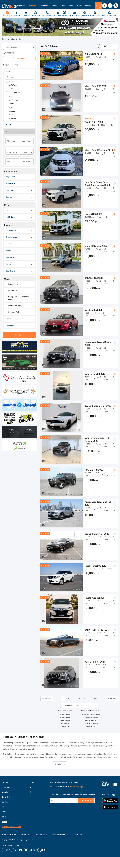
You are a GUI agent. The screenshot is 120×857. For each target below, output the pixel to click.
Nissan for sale (65, 717)
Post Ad (100, 5)
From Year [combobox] (11, 152)
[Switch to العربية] (104, 5)
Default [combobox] (107, 46)
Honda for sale (65, 720)
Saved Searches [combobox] (11, 47)
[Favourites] (110, 5)
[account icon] (115, 5)
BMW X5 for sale (90, 727)
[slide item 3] (61, 652)
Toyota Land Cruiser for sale (90, 714)
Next (110, 699)
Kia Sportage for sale (91, 724)
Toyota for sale (65, 714)
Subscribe (86, 800)
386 (95, 698)
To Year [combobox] (25, 152)
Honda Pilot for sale (90, 720)
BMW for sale (65, 727)
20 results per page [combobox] (70, 705)
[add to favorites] (114, 54)
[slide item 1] (58, 428)
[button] (9, 5)
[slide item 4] (63, 652)
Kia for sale (65, 724)
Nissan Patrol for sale (90, 717)
